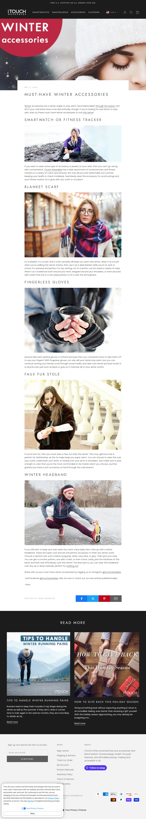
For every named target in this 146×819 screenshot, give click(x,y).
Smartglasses (60, 12)
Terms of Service (65, 779)
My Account (63, 765)
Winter (28, 106)
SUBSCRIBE (27, 759)
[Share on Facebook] (81, 598)
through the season (105, 106)
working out (72, 566)
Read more (12, 721)
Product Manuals (65, 769)
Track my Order (65, 760)
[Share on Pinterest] (104, 598)
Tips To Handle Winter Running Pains (38, 700)
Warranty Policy (64, 774)
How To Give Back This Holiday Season (106, 702)
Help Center (63, 750)
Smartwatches (41, 12)
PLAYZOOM (94, 12)
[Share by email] (115, 598)
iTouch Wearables (53, 169)
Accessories (78, 12)
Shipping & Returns (66, 755)
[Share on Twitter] (93, 598)
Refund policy (63, 783)
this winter (88, 112)
